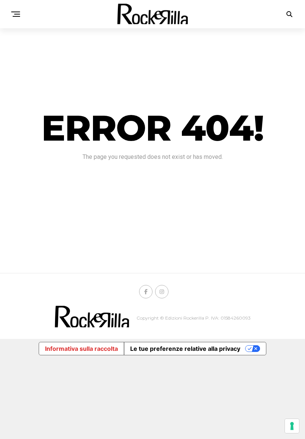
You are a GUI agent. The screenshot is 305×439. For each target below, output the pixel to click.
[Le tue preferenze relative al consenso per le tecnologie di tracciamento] (292, 426)
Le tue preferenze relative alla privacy (185, 348)
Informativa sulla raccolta (81, 348)
